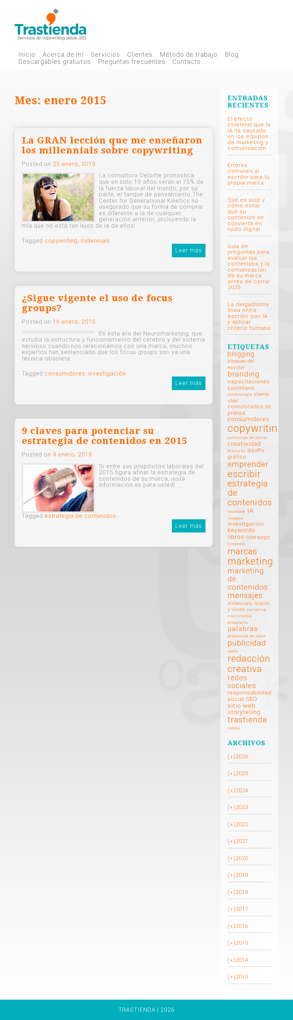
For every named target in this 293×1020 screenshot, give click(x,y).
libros (236, 536)
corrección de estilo (247, 437)
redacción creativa (249, 663)
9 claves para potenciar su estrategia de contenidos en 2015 (105, 435)
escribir (244, 473)
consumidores (65, 373)
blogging (241, 354)
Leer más (188, 250)
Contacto (187, 61)
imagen (235, 518)
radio (233, 651)
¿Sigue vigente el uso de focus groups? (97, 303)
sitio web (241, 705)
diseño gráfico (246, 454)
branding (244, 374)
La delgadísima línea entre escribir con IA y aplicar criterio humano (249, 316)
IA (250, 511)
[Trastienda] (50, 24)
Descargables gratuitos (54, 61)
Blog (232, 54)
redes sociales (242, 681)
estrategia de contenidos (80, 515)
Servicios (105, 54)
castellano (241, 388)
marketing (250, 561)
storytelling (244, 712)
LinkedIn (237, 544)
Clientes (140, 54)
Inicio (26, 54)
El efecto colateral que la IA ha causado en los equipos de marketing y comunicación (249, 134)
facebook (236, 511)
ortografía (238, 622)
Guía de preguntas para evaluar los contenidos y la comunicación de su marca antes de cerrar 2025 (249, 267)
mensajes (245, 595)
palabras (243, 629)
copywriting (61, 240)
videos (234, 728)
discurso (236, 451)
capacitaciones (249, 381)
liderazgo (258, 537)
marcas (243, 551)
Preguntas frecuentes (131, 61)
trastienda (247, 719)
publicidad (247, 642)
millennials (95, 240)
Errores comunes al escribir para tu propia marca (249, 174)
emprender (248, 464)
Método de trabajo (189, 54)
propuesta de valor (247, 636)
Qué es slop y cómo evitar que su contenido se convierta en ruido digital (246, 215)
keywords (241, 530)
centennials (240, 394)
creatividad (244, 443)
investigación (107, 373)
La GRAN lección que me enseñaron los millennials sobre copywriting (112, 145)
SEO (251, 699)
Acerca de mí (63, 54)
